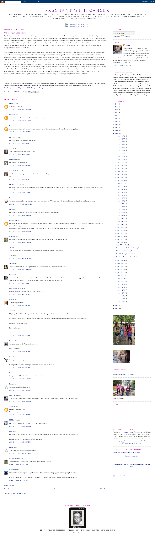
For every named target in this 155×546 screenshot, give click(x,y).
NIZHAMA (12, 420)
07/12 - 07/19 (121, 207)
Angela (11, 263)
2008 (117, 305)
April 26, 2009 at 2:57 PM (20, 294)
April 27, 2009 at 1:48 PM (20, 415)
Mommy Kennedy (14, 458)
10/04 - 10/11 (121, 171)
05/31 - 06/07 (121, 225)
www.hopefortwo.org (127, 432)
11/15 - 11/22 (121, 154)
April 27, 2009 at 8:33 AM (20, 401)
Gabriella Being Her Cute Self (125, 254)
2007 (117, 308)
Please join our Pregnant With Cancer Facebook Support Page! (132, 465)
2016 (117, 113)
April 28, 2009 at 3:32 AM (20, 426)
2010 (117, 130)
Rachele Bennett (14, 220)
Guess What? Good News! (124, 245)
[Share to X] (33, 92)
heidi (10, 373)
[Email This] (29, 92)
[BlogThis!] (31, 92)
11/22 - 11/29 (121, 151)
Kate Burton (13, 395)
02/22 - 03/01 (121, 281)
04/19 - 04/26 (121, 242)
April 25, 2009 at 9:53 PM (20, 193)
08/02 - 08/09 (121, 198)
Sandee (11, 341)
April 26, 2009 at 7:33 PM (20, 368)
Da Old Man (13, 159)
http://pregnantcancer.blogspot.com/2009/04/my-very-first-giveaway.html (27, 88)
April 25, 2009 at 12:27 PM (20, 109)
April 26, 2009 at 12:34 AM (20, 204)
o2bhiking (12, 470)
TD (10, 247)
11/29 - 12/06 (121, 148)
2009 (117, 133)
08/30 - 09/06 (121, 186)
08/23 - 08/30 (121, 189)
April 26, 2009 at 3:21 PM (20, 306)
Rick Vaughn (13, 137)
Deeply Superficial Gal (16, 288)
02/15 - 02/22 (121, 284)
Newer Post (7, 489)
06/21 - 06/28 (121, 216)
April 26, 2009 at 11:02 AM (20, 270)
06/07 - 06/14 (121, 222)
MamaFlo (12, 236)
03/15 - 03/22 (121, 272)
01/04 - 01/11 (121, 302)
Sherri (11, 148)
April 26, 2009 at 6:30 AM (20, 215)
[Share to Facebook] (35, 92)
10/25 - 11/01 (121, 163)
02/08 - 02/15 (121, 287)
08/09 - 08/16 (121, 195)
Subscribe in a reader (131, 456)
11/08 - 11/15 (121, 157)
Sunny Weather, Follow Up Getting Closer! (129, 248)
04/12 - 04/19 (121, 260)
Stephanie (12, 406)
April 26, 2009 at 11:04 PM (20, 379)
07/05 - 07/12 (121, 210)
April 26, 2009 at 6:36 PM (20, 352)
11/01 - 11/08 (121, 160)
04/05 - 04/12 (121, 263)
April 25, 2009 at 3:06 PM (20, 132)
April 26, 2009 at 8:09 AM (20, 231)
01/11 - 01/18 (121, 299)
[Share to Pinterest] (38, 92)
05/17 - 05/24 (121, 230)
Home (55, 489)
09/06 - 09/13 (121, 183)
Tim (10, 311)
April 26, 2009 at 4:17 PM (20, 336)
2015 (117, 116)
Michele (11, 299)
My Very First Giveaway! (124, 251)
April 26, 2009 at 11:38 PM (20, 390)
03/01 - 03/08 (121, 278)
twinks (11, 447)
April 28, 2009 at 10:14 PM (20, 453)
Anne (11, 209)
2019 (117, 107)
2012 (117, 125)
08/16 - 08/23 (121, 192)
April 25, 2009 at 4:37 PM (20, 179)
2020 (117, 104)
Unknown (12, 103)
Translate (127, 36)
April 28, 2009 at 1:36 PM (20, 442)
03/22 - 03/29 (121, 269)
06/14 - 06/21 (121, 219)
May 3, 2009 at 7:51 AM (19, 480)
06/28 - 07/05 (121, 213)
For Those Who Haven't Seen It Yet (127, 257)
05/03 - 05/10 (121, 236)
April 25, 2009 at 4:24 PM (20, 166)
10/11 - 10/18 (121, 168)
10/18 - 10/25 (121, 165)
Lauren (11, 384)
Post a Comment (9, 485)
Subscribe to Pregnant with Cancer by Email (126, 452)
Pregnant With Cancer (127, 374)
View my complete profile (122, 65)
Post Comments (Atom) (20, 493)
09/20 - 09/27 (121, 177)
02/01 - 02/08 (121, 290)
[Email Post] (26, 91)
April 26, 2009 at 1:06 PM (20, 283)
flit (10, 357)
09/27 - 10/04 (121, 174)
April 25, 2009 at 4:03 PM (20, 154)
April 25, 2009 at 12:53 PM (20, 121)
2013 (117, 122)
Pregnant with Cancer (77, 10)
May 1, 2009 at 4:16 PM (19, 464)
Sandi (14, 91)
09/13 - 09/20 (121, 180)
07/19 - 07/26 (121, 204)
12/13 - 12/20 (121, 142)
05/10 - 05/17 (121, 233)
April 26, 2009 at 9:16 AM (20, 242)
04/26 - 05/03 (121, 239)
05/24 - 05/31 (121, 227)
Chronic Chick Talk (15, 184)
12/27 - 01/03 (121, 136)
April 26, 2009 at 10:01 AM (20, 258)
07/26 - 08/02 (121, 201)
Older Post (103, 489)
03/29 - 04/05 (121, 266)
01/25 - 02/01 (121, 293)
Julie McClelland (14, 171)
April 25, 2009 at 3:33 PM (20, 143)
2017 (117, 110)
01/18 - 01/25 (121, 296)
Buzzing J (12, 198)
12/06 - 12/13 (121, 145)
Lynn (10, 431)
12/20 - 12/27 (121, 139)
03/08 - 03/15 (121, 275)
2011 (117, 128)
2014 (117, 119)
